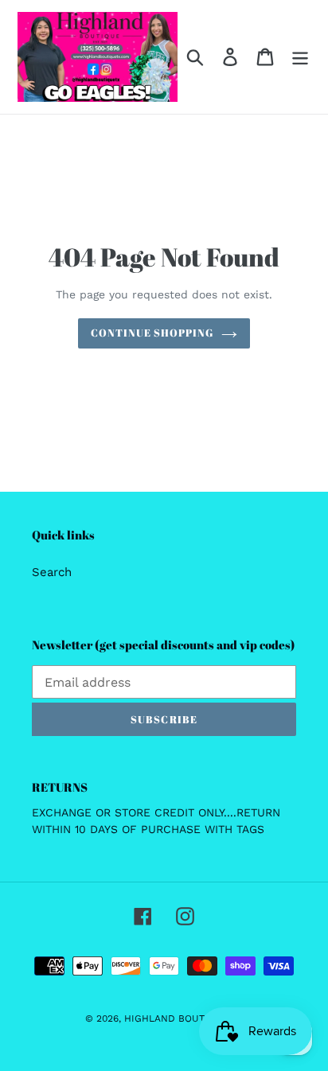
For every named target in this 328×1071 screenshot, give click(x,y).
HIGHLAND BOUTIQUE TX (183, 1018)
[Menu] (300, 57)
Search (52, 572)
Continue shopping (152, 332)
